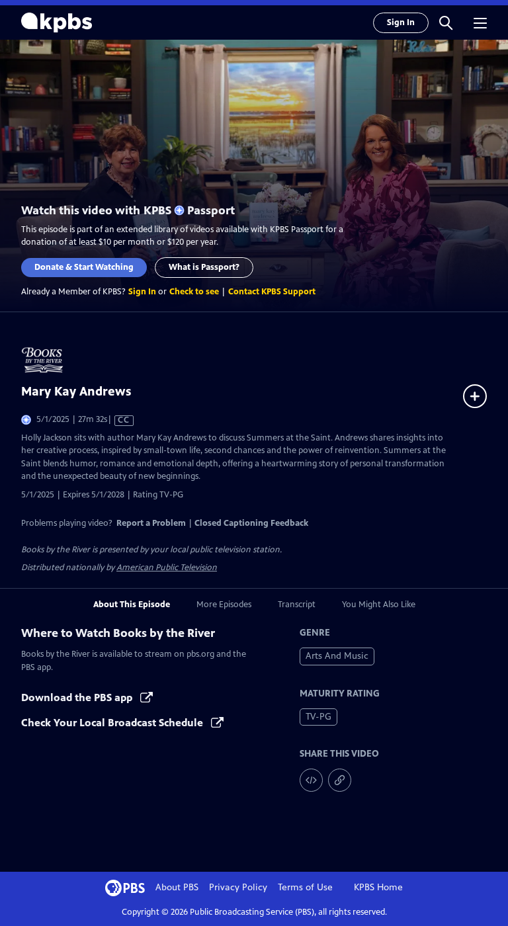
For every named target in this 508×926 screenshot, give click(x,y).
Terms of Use (305, 887)
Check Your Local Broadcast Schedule (113, 722)
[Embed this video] (311, 780)
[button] (446, 22)
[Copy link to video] (339, 780)
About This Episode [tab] (131, 604)
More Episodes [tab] (223, 604)
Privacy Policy (238, 887)
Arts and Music (337, 655)
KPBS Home (378, 887)
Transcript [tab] (297, 604)
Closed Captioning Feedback (251, 523)
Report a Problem (151, 523)
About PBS (176, 887)
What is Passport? (204, 267)
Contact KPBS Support (272, 291)
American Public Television (166, 567)
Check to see (194, 291)
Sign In (401, 22)
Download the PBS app (78, 697)
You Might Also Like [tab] (378, 604)
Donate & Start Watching (84, 267)
